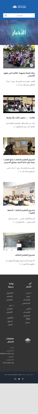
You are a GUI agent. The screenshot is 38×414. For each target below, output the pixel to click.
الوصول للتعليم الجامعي (10, 296)
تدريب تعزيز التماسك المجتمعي (27, 298)
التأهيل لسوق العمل (10, 321)
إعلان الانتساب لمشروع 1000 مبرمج (27, 315)
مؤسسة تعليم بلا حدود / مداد (12, 374)
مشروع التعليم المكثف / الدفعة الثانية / (21, 211)
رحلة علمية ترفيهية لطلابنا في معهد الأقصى (19, 74)
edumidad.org (8, 362)
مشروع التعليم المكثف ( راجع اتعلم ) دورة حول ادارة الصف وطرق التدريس (19, 161)
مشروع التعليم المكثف (25, 255)
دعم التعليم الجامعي (10, 309)
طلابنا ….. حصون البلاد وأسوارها (20, 117)
